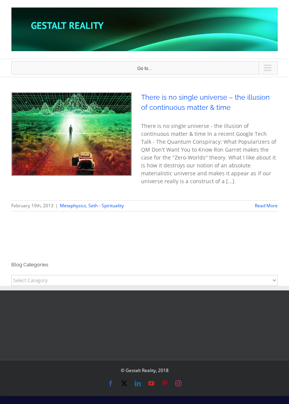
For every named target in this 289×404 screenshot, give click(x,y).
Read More (266, 205)
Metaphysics (53, 143)
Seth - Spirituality (85, 143)
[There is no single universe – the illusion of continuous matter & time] (71, 134)
